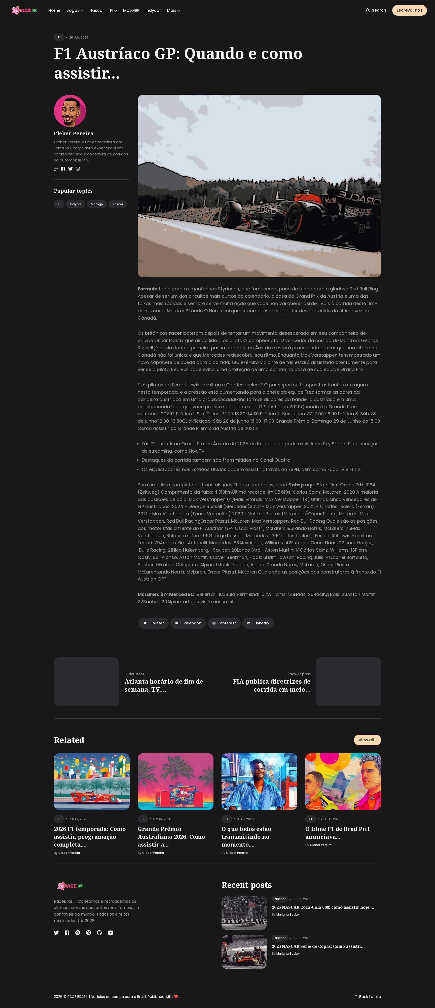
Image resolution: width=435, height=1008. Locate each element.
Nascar (96, 10)
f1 (59, 37)
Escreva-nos (409, 10)
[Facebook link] (63, 168)
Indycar (153, 10)
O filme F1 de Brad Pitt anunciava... (337, 832)
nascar (280, 899)
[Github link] (99, 932)
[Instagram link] (78, 168)
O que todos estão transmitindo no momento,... (246, 836)
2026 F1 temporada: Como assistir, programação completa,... (90, 836)
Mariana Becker (288, 914)
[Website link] (56, 168)
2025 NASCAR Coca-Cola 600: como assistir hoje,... (323, 907)
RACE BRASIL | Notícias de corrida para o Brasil (106, 996)
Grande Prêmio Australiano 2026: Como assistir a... (171, 836)
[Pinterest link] (88, 932)
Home (54, 10)
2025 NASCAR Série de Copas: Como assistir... (318, 946)
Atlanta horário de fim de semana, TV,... (163, 685)
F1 (59, 204)
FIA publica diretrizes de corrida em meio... (272, 685)
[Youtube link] (110, 932)
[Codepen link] (77, 932)
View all (366, 740)
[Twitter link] (70, 168)
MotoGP (131, 10)
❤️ (176, 996)
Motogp (97, 204)
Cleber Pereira (73, 133)
